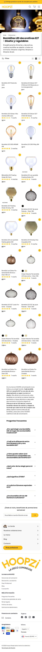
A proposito (5, 588)
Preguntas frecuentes (8, 596)
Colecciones (12, 35)
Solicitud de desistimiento (9, 607)
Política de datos (7, 604)
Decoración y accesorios (9, 580)
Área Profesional (7, 583)
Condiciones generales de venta (11, 599)
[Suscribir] (34, 515)
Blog (3, 586)
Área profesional (12, 548)
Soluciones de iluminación (9, 578)
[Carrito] (34, 7)
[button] (6, 118)
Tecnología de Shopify (8, 648)
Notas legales (6, 602)
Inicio (5, 35)
